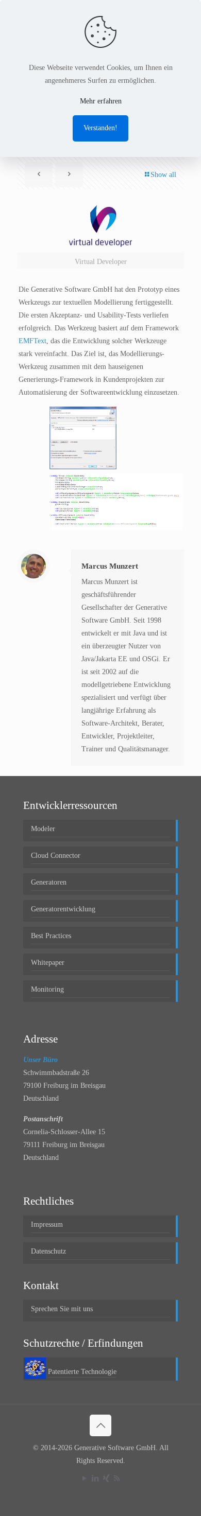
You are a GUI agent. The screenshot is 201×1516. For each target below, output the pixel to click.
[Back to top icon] (100, 1425)
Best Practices (51, 936)
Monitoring (47, 989)
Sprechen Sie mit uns (62, 1309)
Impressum (47, 1224)
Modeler (43, 829)
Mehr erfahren (101, 101)
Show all (163, 175)
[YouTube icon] (84, 1478)
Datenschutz (48, 1251)
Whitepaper (47, 962)
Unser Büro (40, 1060)
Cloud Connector (55, 855)
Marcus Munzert (109, 566)
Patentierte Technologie (82, 1372)
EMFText (32, 341)
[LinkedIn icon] (95, 1478)
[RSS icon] (117, 1478)
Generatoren (48, 882)
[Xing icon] (106, 1478)
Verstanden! (100, 128)
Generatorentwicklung (63, 909)
